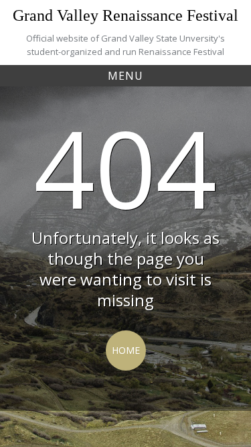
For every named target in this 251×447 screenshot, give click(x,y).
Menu (125, 75)
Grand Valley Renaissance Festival (125, 15)
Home (126, 350)
